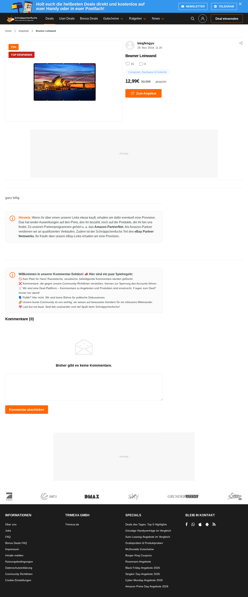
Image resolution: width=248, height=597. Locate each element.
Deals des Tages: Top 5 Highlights (146, 524)
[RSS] (214, 524)
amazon (160, 81)
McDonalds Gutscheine (139, 549)
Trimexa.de (72, 524)
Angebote (24, 31)
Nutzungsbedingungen (19, 561)
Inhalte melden (14, 555)
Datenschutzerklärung (18, 567)
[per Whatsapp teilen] (193, 524)
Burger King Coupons (138, 555)
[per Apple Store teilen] (200, 524)
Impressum (12, 549)
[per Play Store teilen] (207, 524)
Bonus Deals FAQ (16, 543)
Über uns (10, 524)
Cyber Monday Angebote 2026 (144, 580)
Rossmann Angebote (138, 561)
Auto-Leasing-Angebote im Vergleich (147, 536)
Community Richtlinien (19, 574)
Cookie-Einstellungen (18, 580)
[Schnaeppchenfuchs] (22, 18)
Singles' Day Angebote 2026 (142, 574)
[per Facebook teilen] (186, 524)
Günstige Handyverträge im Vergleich (148, 530)
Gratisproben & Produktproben (144, 543)
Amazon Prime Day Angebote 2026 (146, 586)
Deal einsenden (226, 18)
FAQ (8, 536)
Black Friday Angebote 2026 (142, 567)
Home (8, 31)
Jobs (8, 530)
